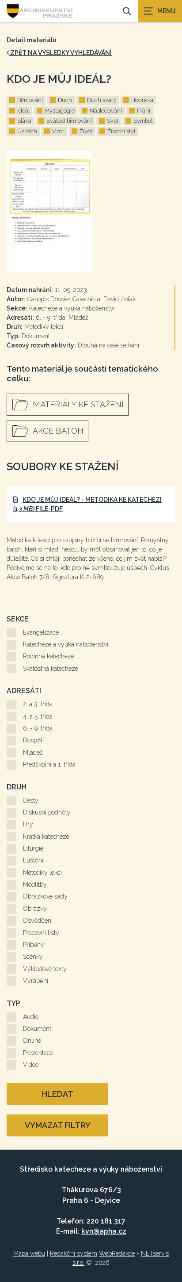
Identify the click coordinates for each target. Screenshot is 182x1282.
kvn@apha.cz (103, 1231)
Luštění (33, 860)
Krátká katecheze (46, 836)
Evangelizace (41, 632)
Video (30, 1064)
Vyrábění (35, 980)
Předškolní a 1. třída (49, 764)
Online (32, 1040)
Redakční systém (73, 1253)
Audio (30, 1016)
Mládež (33, 752)
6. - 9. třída (38, 728)
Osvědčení (38, 920)
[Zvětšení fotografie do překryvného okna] (91, 211)
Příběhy (33, 944)
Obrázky (35, 908)
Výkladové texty (45, 968)
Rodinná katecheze (48, 656)
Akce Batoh (58, 430)
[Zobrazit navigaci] (160, 11)
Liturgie (33, 848)
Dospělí (33, 740)
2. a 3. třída (38, 704)
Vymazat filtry (58, 1125)
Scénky (33, 956)
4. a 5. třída (38, 716)
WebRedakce (117, 1253)
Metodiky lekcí (42, 872)
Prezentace (38, 1052)
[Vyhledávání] (127, 11)
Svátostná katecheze (50, 668)
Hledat (57, 1094)
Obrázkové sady (45, 896)
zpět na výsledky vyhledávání (60, 52)
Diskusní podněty (47, 812)
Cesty (30, 800)
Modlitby (35, 884)
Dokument (37, 1028)
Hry (28, 824)
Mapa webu (29, 1253)
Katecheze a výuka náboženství (65, 644)
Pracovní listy (41, 932)
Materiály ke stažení (78, 404)
